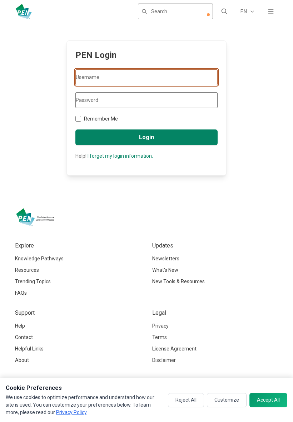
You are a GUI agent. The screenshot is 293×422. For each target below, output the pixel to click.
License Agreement (174, 349)
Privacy (160, 326)
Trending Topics (33, 281)
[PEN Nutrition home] (23, 11)
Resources (27, 270)
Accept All (268, 400)
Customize (226, 400)
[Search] (224, 11)
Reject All (186, 400)
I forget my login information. (120, 156)
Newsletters (165, 258)
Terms (159, 337)
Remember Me (101, 119)
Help (20, 326)
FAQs (21, 293)
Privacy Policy (71, 412)
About (22, 360)
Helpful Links (29, 349)
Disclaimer (164, 360)
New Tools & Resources (178, 281)
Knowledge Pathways (39, 258)
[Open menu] (271, 11)
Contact (24, 337)
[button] (208, 14)
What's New (165, 270)
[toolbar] (208, 14)
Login (146, 137)
